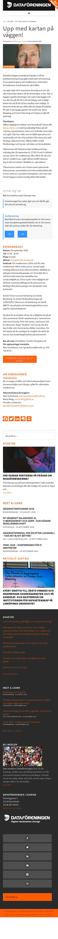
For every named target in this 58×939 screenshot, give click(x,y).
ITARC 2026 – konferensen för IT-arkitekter (22, 546)
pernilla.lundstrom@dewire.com (18, 405)
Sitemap (41, 915)
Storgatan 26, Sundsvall (22, 260)
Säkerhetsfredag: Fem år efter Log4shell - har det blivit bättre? (29, 534)
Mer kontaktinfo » (12, 808)
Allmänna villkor (23, 915)
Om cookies (10, 915)
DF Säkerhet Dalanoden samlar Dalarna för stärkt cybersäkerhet (25, 645)
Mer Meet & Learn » (13, 731)
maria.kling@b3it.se (24, 399)
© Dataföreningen (11, 911)
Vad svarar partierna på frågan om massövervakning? (27, 477)
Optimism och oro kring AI (15, 667)
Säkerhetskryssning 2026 (18, 508)
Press (34, 915)
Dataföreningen (29, 5)
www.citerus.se (11, 127)
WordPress (31, 911)
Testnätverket (10, 378)
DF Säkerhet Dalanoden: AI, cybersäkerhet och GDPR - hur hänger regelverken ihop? (27, 520)
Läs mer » (8, 493)
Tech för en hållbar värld (14, 652)
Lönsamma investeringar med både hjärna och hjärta (24, 660)
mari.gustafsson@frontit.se (32, 396)
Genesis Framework (46, 911)
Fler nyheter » (10, 674)
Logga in (48, 915)
